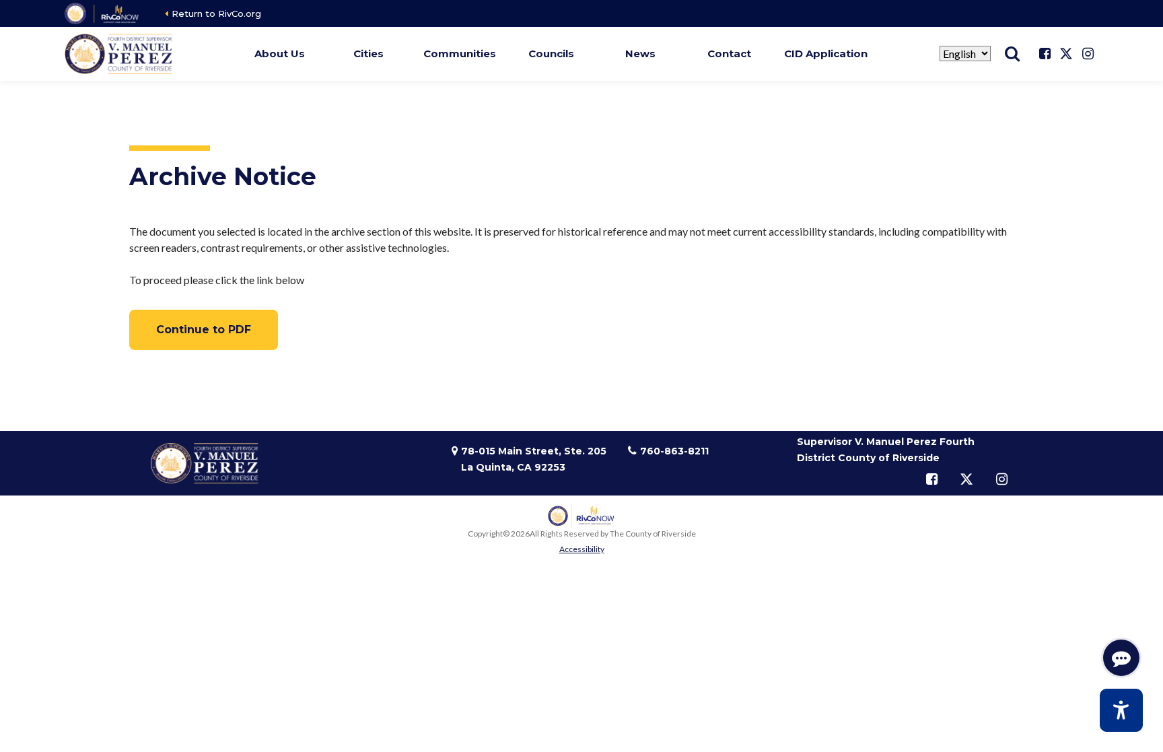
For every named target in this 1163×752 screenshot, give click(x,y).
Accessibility (581, 549)
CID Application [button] (826, 53)
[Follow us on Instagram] (1087, 53)
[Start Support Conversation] (1121, 658)
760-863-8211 (674, 451)
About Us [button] (279, 53)
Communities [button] (459, 53)
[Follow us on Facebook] (1044, 53)
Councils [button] (551, 53)
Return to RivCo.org (216, 13)
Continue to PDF (203, 329)
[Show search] (1012, 54)
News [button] (640, 53)
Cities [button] (368, 53)
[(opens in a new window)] (103, 13)
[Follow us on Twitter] (1066, 53)
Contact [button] (729, 53)
